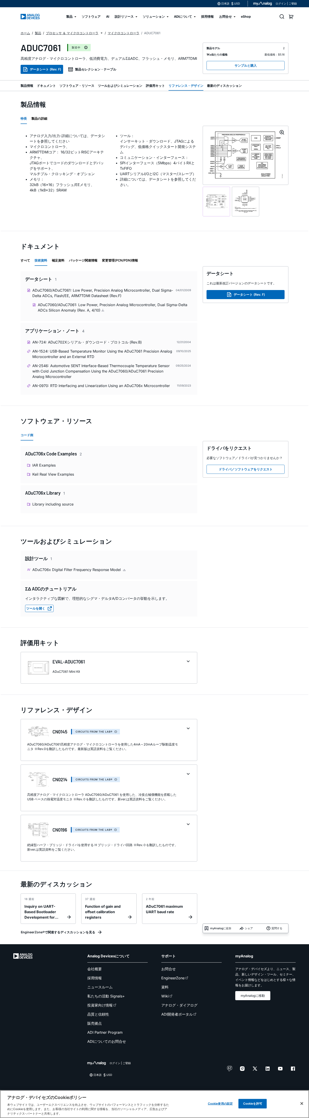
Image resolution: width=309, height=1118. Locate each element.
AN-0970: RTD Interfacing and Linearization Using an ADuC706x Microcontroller (101, 385)
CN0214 (59, 779)
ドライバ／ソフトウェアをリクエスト (246, 469)
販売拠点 (94, 1023)
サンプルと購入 (246, 65)
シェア (249, 928)
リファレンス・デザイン (186, 85)
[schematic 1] (216, 201)
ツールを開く (35, 608)
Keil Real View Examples (53, 474)
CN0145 (59, 731)
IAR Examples (44, 465)
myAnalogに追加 (220, 928)
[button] (101, 33)
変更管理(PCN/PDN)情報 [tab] (120, 260)
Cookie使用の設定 (220, 1103)
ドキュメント (46, 85)
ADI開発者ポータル (177, 1014)
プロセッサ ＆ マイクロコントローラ (72, 33)
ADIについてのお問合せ (106, 1041)
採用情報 (94, 978)
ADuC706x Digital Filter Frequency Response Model (77, 569)
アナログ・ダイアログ (179, 1005)
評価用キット (155, 85)
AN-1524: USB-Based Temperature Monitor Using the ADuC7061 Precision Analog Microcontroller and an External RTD (102, 354)
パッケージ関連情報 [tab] (83, 260)
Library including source (53, 504)
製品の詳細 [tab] (39, 118)
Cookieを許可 (252, 1103)
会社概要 (94, 969)
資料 (165, 987)
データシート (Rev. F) (45, 69)
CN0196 (59, 829)
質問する (276, 928)
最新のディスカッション (224, 85)
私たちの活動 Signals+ (106, 996)
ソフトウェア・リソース (76, 85)
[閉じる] (302, 1103)
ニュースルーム (100, 987)
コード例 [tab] (27, 435)
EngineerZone (173, 978)
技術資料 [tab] (41, 260)
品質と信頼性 (98, 1014)
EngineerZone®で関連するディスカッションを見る (58, 932)
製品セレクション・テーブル (95, 69)
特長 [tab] (24, 118)
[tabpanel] (109, 167)
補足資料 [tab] (58, 260)
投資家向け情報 (100, 1005)
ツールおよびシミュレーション (120, 85)
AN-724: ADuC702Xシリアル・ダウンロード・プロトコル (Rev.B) (87, 342)
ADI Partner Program (105, 1032)
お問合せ (168, 969)
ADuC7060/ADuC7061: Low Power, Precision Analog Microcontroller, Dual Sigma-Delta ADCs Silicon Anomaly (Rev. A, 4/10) (112, 307)
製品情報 (27, 85)
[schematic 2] (245, 201)
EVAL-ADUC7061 (68, 661)
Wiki (165, 996)
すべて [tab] (25, 260)
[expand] (188, 661)
